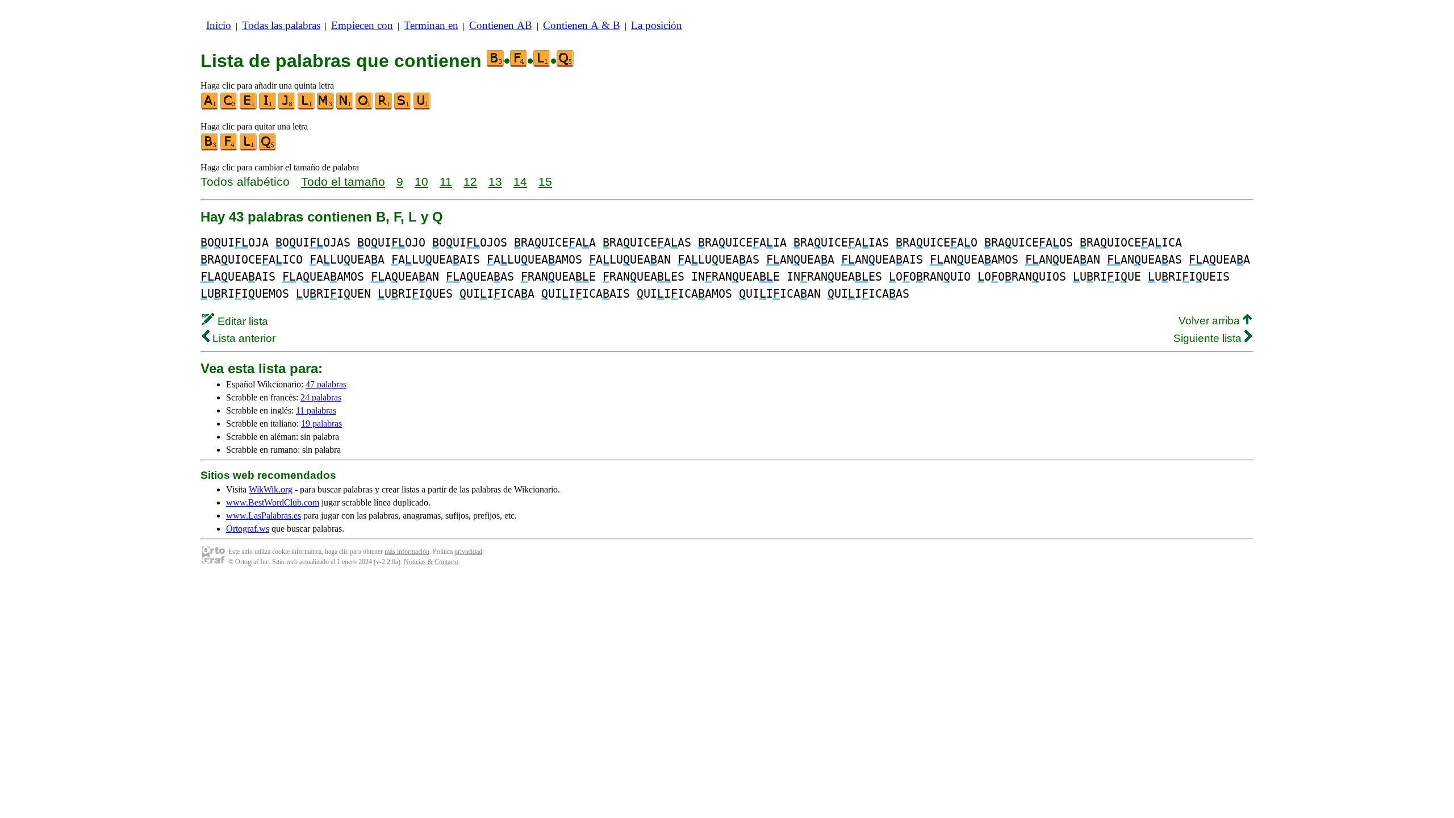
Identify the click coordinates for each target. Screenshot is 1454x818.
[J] (287, 107)
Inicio (218, 25)
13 (495, 181)
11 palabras (316, 410)
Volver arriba (1211, 321)
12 (470, 181)
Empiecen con (362, 25)
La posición (656, 25)
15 (545, 181)
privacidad (468, 552)
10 (421, 181)
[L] (306, 107)
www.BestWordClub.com (272, 502)
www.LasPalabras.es (263, 515)
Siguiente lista (1208, 338)
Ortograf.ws (247, 528)
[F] (229, 148)
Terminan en (431, 25)
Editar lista (241, 321)
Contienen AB (500, 25)
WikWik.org (271, 489)
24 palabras (320, 397)
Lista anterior (242, 338)
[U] (422, 107)
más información (407, 552)
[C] (229, 107)
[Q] (268, 148)
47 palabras (326, 384)
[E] (248, 107)
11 (446, 181)
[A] (210, 107)
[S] (403, 107)
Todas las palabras (281, 25)
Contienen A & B (581, 25)
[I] (268, 107)
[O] (364, 107)
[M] (326, 107)
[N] (345, 107)
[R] (384, 107)
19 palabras (321, 423)
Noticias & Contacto (431, 562)
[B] (210, 148)
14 (520, 181)
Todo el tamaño (343, 181)
